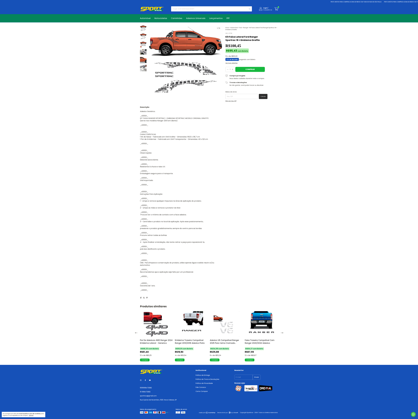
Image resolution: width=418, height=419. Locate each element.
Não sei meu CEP (230, 101)
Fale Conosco (201, 387)
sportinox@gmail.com (148, 396)
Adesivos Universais (195, 18)
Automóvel (145, 18)
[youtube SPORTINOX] (150, 380)
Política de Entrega (203, 375)
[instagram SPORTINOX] (141, 380)
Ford (240, 28)
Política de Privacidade (204, 383)
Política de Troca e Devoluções (207, 379)
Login (265, 8)
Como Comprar (202, 391)
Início (227, 28)
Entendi (31, 415)
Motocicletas (160, 18)
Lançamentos (216, 18)
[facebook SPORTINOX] (145, 380)
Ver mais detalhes (231, 63)
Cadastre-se (267, 10)
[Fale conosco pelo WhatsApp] (413, 414)
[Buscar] (250, 8)
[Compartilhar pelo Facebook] (141, 298)
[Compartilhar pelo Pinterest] (147, 298)
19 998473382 (145, 392)
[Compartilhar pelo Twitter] (144, 298)
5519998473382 (146, 388)
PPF (228, 18)
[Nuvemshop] (207, 413)
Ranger (245, 28)
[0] (276, 9)
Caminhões (176, 18)
